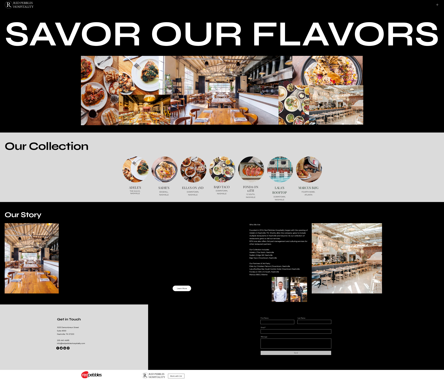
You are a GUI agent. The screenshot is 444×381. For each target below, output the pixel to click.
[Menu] (437, 4)
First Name (265, 318)
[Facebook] (57, 348)
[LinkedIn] (64, 348)
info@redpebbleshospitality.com (71, 343)
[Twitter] (61, 348)
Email (263, 327)
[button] (182, 288)
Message (264, 337)
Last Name (301, 318)
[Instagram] (68, 348)
